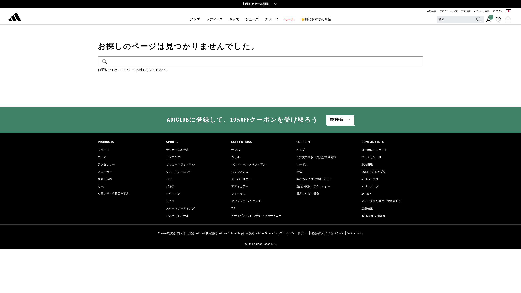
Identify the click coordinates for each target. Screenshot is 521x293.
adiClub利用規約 (206, 233)
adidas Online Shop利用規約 (236, 233)
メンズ (195, 19)
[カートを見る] (508, 19)
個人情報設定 (185, 233)
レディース (214, 19)
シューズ (251, 19)
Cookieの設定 (166, 233)
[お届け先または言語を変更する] (508, 11)
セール (289, 19)
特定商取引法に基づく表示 (327, 233)
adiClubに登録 (482, 11)
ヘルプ (454, 11)
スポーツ (271, 19)
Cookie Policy (354, 233)
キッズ (234, 19)
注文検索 (466, 11)
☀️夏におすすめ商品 (316, 19)
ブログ (443, 11)
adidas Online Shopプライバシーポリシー (282, 233)
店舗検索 (431, 11)
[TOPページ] (14, 17)
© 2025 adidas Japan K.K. (260, 244)
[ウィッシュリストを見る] (498, 19)
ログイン (498, 11)
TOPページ (128, 70)
